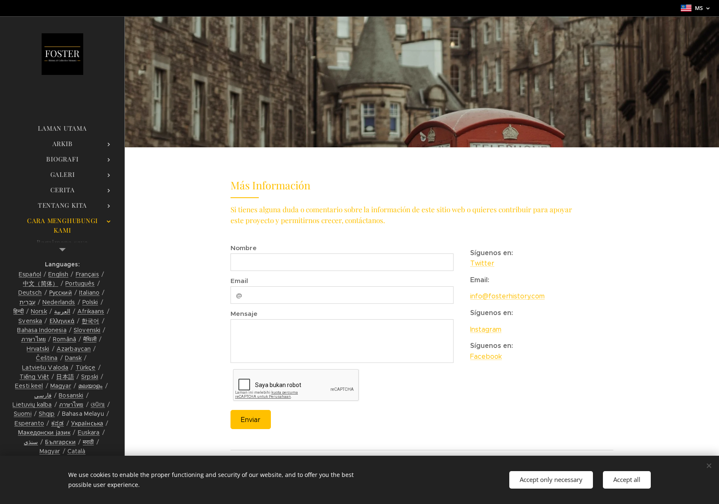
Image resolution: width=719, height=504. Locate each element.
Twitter (482, 263)
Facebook (486, 356)
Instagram (485, 329)
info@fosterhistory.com (507, 296)
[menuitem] (62, 128)
